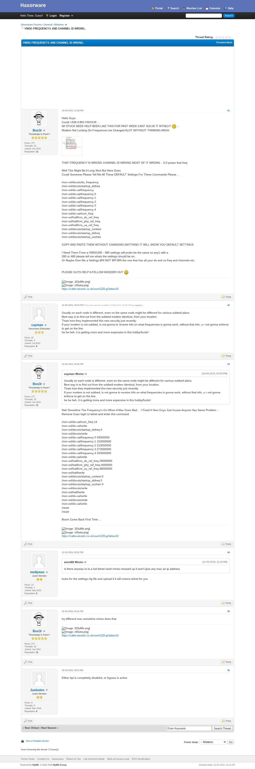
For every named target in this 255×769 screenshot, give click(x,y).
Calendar (214, 8)
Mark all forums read (118, 759)
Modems (59, 24)
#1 (228, 110)
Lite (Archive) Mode (94, 759)
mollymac (37, 572)
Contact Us (43, 759)
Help (230, 8)
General (48, 24)
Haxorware (58, 759)
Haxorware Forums (31, 24)
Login (53, 15)
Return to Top (73, 759)
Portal (159, 8)
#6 (228, 670)
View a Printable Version (37, 741)
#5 (228, 611)
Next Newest (48, 727)
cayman (37, 325)
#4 (228, 552)
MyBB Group (60, 765)
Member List (194, 8)
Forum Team (28, 759)
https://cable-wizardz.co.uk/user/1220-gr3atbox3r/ (90, 288)
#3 (228, 364)
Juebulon (37, 690)
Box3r (37, 130)
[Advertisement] (127, 76)
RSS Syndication (141, 759)
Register (65, 15)
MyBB (35, 765)
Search (174, 8)
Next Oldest (32, 727)
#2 (228, 305)
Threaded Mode (224, 42)
